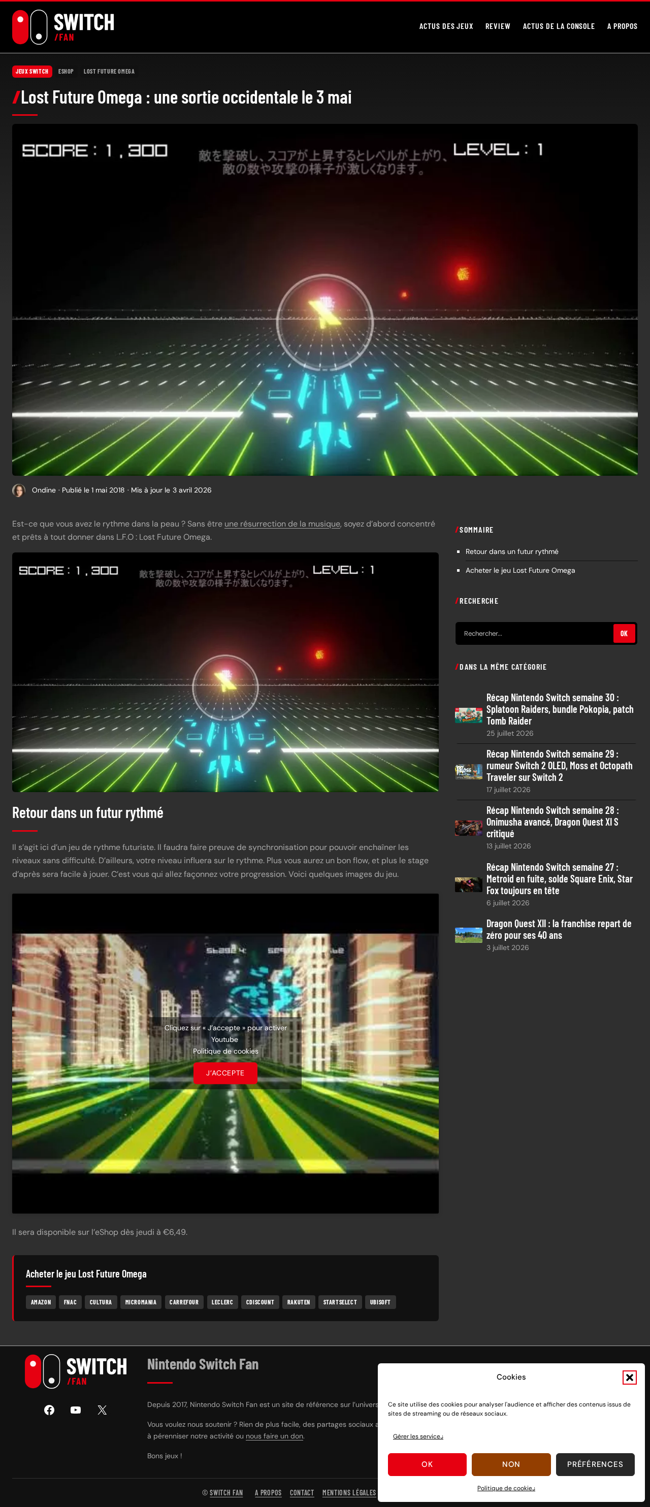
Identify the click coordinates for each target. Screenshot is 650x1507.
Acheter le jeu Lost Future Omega (520, 569)
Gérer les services (418, 1436)
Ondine (44, 490)
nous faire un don (274, 1435)
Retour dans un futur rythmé (512, 550)
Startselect (340, 1301)
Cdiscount (260, 1301)
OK (624, 633)
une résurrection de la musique (282, 523)
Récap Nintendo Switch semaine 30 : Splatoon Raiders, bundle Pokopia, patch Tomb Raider (560, 709)
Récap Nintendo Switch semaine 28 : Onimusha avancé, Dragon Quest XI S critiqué (552, 821)
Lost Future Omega (109, 71)
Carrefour (184, 1301)
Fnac (70, 1301)
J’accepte (225, 1072)
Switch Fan (226, 1492)
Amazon (41, 1301)
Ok (427, 1464)
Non (511, 1464)
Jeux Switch (32, 71)
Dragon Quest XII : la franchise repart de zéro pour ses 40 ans (559, 928)
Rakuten (298, 1301)
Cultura (101, 1301)
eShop (66, 71)
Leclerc (222, 1301)
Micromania (141, 1301)
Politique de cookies (506, 1488)
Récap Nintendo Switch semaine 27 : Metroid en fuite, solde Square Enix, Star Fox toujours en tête (559, 878)
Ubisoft (380, 1301)
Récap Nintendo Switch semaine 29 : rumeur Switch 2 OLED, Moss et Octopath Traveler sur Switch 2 (559, 765)
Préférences (595, 1464)
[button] (630, 1377)
